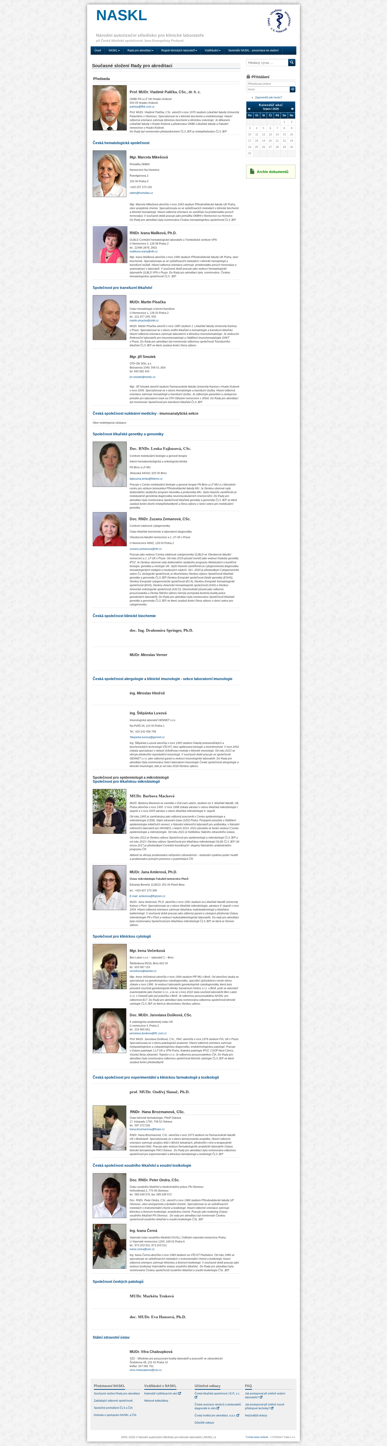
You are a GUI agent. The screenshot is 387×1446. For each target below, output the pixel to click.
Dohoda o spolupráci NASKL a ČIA (115, 1415)
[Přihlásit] (292, 89)
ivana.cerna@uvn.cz (142, 1249)
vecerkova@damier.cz (143, 971)
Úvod (98, 50)
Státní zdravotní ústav (111, 1337)
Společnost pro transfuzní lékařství (122, 288)
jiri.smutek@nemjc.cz (142, 377)
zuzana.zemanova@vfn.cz (146, 549)
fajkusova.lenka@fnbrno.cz (146, 478)
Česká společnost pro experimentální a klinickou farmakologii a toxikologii (156, 1077)
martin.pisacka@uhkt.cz (144, 320)
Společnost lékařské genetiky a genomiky (128, 434)
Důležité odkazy (204, 1422)
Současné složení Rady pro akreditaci (117, 1393)
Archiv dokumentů (272, 172)
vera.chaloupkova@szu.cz (146, 1370)
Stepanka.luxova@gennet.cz (147, 737)
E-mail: (134, 896)
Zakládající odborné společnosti (113, 1400)
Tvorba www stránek (256, 1437)
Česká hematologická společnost (121, 143)
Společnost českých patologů (118, 1281)
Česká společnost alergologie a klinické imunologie (136, 679)
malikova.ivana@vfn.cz (144, 251)
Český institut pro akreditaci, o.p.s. (215, 1415)
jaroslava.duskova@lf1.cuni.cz (148, 1033)
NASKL (121, 15)
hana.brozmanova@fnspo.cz (147, 1129)
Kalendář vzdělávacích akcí (161, 1393)
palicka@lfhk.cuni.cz (142, 106)
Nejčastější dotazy (256, 1415)
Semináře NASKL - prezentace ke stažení (253, 50)
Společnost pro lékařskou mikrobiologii (126, 781)
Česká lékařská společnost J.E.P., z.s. (217, 1393)
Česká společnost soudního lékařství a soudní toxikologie (142, 1165)
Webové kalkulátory (156, 1400)
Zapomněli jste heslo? (268, 97)
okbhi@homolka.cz (141, 193)
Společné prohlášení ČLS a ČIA (113, 1407)
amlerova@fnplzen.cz (152, 896)
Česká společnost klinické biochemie (124, 616)
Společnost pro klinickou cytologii (122, 936)
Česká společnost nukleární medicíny (125, 413)
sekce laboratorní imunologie (207, 679)
